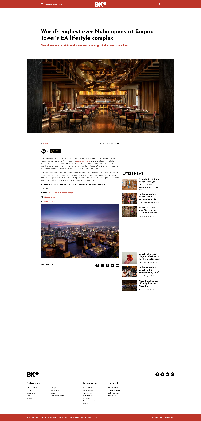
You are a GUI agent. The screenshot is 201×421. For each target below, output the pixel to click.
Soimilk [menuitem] (85, 403)
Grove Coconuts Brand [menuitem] (90, 401)
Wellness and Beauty (57, 396)
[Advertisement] (141, 156)
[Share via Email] (117, 265)
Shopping (54, 388)
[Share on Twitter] (102, 265)
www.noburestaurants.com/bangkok (61, 193)
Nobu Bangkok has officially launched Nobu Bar (148, 283)
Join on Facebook (114, 390)
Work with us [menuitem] (87, 396)
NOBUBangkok (49, 197)
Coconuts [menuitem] (86, 398)
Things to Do (55, 390)
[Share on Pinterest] (107, 265)
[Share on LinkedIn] (112, 265)
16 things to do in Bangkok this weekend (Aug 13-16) (149, 270)
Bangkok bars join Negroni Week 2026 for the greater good (149, 256)
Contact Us (112, 396)
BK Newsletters (113, 388)
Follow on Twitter (114, 393)
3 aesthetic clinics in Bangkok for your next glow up (149, 181)
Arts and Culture (32, 388)
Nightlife (29, 398)
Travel (53, 393)
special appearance (83, 161)
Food (28, 396)
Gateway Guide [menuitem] (88, 390)
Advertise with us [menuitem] (88, 393)
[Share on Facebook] (97, 265)
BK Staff (45, 143)
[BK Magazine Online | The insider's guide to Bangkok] (100, 4)
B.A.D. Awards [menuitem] (88, 388)
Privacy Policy (169, 417)
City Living (30, 390)
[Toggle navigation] (42, 4)
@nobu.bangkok (49, 201)
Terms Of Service (157, 417)
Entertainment (31, 393)
